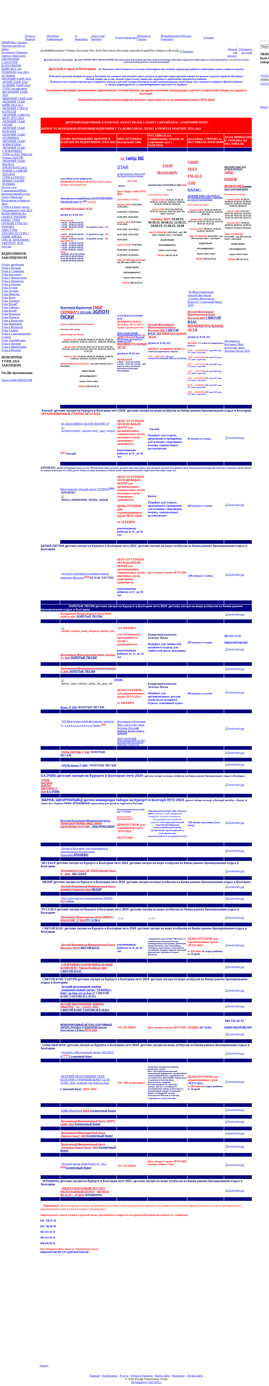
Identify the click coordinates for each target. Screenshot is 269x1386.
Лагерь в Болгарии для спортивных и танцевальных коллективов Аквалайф (84, 851)
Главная (94, 1375)
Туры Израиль (10, 317)
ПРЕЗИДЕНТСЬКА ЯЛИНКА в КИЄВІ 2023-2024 (14, 171)
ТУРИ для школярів (14, 88)
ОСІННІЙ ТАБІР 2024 (16, 85)
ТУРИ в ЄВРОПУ (13, 177)
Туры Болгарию (11, 274)
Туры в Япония (11, 343)
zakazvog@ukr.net (236, 642)
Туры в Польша (11, 267)
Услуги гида (9, 187)
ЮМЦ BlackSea (88, 1110)
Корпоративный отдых (15, 193)
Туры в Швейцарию (14, 346)
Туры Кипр (8, 297)
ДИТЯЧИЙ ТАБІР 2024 (16, 78)
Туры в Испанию (12, 327)
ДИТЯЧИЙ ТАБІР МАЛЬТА (13, 162)
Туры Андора (9, 290)
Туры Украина (10, 300)
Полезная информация (55, 37)
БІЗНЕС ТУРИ (10, 220)
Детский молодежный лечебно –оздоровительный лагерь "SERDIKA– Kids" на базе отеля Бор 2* (86, 990)
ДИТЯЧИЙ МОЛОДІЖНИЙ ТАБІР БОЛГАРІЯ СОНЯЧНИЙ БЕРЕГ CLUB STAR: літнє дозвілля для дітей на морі (85, 1079)
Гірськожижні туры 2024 (16, 210)
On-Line (6, 246)
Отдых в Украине (30, 37)
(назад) (44, 1365)
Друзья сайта (195, 1375)
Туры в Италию (11, 350)
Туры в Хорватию (12, 281)
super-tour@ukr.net (237, 1027)
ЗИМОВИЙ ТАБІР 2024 (17, 98)
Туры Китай (9, 310)
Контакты (178, 1375)
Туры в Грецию (11, 284)
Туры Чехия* (9, 304)
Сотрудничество (126, 37)
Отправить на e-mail (245, 51)
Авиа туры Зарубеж (98, 37)
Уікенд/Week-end (12, 197)
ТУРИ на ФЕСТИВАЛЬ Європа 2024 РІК (17, 156)
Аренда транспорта (13, 55)
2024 (111, 488)
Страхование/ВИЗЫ (14, 190)
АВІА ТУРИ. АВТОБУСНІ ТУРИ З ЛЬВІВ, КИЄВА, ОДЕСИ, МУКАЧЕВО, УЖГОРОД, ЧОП (15, 236)
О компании (81, 37)
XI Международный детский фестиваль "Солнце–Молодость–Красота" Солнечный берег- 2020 (205, 298)
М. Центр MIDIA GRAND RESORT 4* (85, 423)
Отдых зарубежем (12, 264)
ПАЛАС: (194, 190)
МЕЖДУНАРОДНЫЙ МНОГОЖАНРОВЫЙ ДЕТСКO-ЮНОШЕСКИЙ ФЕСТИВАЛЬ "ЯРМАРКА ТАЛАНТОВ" (131, 742)
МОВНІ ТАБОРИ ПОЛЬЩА (13, 182)
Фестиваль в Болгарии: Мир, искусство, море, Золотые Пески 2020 (237, 345)
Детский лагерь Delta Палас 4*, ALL (84, 1163)
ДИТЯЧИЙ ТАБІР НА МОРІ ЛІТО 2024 (16, 116)
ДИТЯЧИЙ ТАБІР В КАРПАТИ (15, 110)
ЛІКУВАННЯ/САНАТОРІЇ (10, 60)
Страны (209, 37)
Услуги (123, 1375)
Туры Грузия (9, 287)
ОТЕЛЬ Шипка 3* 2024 (74, 765)
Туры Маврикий (11, 323)
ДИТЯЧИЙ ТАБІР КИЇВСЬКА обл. (13, 103)
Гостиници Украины (14, 52)
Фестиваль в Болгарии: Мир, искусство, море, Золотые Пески (131, 727)
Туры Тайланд (10, 307)
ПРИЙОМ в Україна (14, 42)
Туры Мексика (10, 294)
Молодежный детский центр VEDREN (84, 489)
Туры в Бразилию (12, 320)
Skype (263, 107)
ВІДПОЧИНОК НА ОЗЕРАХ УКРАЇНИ (13, 215)
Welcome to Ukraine (144, 37)
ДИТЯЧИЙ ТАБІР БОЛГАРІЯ (13, 129)
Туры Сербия (9, 330)
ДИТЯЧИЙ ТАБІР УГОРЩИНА (13, 136)
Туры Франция (10, 313)
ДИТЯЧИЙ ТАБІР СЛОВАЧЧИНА (13, 149)
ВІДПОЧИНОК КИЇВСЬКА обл (11, 67)
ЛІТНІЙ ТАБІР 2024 (15, 82)
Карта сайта (162, 1375)
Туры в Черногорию (14, 277)
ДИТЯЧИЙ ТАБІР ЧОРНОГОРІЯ (13, 143)
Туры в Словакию (12, 271)
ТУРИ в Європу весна (15, 207)
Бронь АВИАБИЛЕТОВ (17, 380)
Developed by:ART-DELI (146, 1382)
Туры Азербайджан (13, 340)
